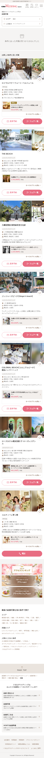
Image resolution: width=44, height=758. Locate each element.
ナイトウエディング (24, 644)
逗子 (21, 620)
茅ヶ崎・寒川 (20, 617)
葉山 (26, 620)
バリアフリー (32, 646)
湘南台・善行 (23, 623)
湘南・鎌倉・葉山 (13, 678)
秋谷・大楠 (15, 620)
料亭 (20, 631)
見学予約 (13, 121)
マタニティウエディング (18, 646)
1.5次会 (25, 641)
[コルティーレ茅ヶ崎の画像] (22, 501)
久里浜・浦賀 (5, 620)
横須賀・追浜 (5, 617)
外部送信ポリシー (10, 744)
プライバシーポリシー (33, 740)
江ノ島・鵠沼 (14, 623)
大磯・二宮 (5, 623)
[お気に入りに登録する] (39, 79)
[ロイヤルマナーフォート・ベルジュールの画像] (22, 69)
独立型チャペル (37, 644)
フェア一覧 (33, 121)
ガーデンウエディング (8, 644)
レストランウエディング (9, 631)
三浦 (32, 617)
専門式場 (26, 631)
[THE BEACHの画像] (22, 140)
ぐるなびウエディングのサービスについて (16, 748)
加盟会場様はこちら (24, 744)
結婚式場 (32, 676)
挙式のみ (6, 646)
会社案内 (7, 740)
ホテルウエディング (8, 633)
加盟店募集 (35, 744)
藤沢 (37, 617)
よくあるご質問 (36, 748)
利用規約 (14, 740)
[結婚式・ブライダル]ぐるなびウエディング (15, 676)
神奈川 (4, 678)
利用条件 (21, 740)
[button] (22, 695)
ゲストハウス (20, 633)
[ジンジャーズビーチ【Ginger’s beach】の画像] (22, 282)
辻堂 (36, 620)
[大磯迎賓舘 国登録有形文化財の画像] (22, 211)
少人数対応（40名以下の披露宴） (11, 641)
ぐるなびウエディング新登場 (10, 649)
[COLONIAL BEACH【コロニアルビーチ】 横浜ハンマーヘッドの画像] (22, 353)
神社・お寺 (35, 631)
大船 (31, 620)
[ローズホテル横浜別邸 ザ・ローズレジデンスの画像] (22, 427)
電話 (23, 553)
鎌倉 (13, 617)
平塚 (27, 617)
